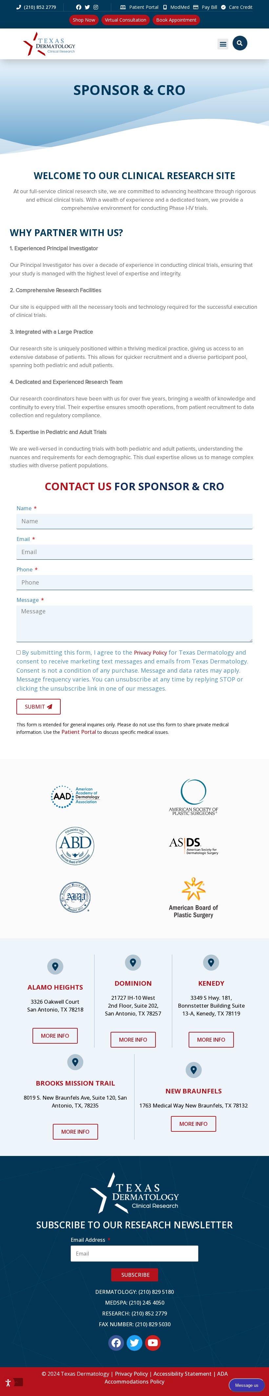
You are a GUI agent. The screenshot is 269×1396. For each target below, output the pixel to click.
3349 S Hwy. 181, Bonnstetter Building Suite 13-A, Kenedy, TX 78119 (211, 1005)
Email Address (89, 1239)
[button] (222, 44)
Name (24, 508)
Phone (25, 569)
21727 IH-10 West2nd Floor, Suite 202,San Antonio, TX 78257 (133, 1005)
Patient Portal (78, 731)
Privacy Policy (150, 652)
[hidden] (16, 1382)
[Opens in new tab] (78, 7)
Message (28, 600)
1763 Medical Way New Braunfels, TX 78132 (193, 1105)
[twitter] (87, 7)
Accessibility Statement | (185, 1373)
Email (23, 539)
